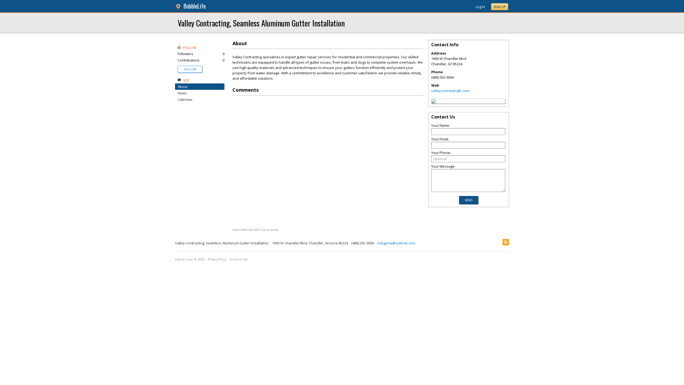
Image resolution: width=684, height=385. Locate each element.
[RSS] (506, 242)
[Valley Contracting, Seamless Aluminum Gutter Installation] (434, 102)
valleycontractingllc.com (450, 90)
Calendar (185, 99)
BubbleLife (195, 6)
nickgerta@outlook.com (396, 243)
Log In (480, 6)
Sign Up (499, 7)
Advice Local (184, 259)
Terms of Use (239, 259)
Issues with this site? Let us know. (255, 230)
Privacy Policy (217, 259)
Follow (190, 69)
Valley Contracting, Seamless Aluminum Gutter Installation (261, 23)
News (182, 93)
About (182, 86)
